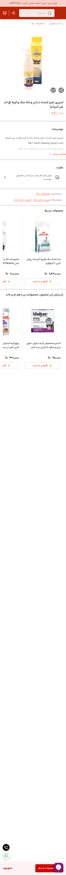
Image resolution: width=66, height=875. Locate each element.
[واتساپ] (6, 855)
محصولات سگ (37, 23)
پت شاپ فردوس (56, 23)
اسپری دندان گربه (23, 199)
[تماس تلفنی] (6, 847)
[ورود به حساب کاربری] (13, 12)
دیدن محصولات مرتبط (49, 868)
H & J (54, 113)
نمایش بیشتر (59, 154)
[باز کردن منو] (60, 13)
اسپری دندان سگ (42, 199)
